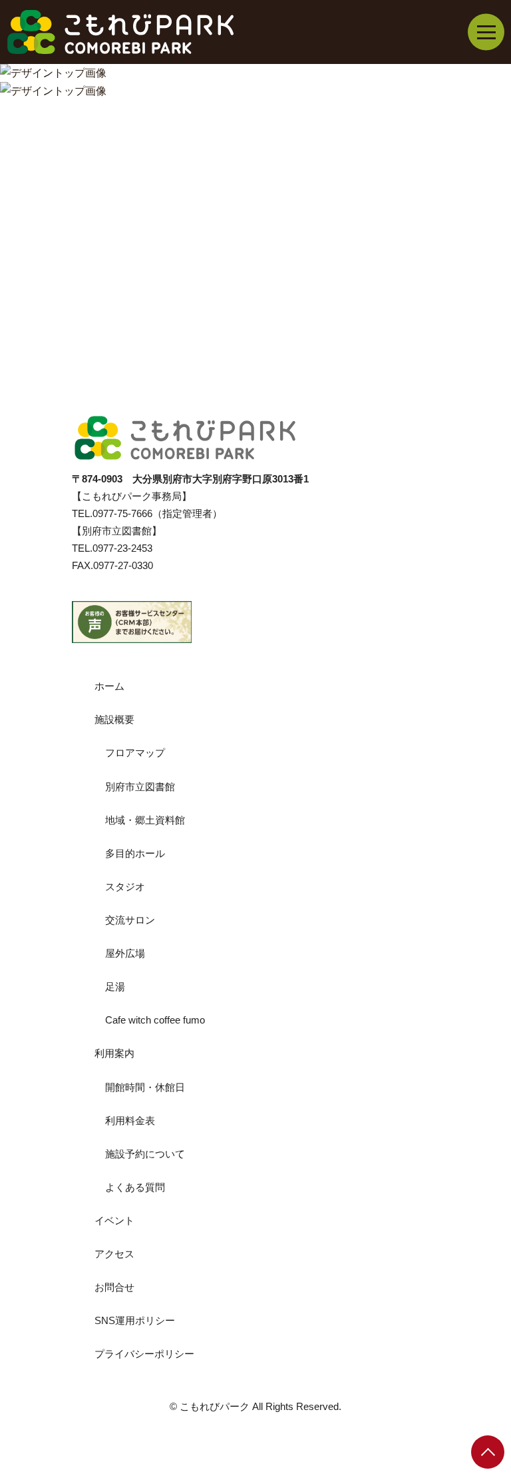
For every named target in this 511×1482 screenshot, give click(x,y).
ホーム (109, 686)
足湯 (115, 986)
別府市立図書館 (140, 786)
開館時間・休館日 (145, 1087)
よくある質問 (135, 1187)
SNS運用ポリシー (134, 1320)
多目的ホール (135, 853)
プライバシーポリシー (144, 1353)
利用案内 (114, 1053)
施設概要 (114, 719)
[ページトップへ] (487, 1452)
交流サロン (130, 920)
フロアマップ (135, 752)
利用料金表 (130, 1120)
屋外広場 (125, 953)
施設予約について (145, 1153)
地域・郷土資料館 (145, 820)
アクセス (114, 1253)
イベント (114, 1220)
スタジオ (125, 886)
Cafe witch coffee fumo (155, 1020)
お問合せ (114, 1287)
